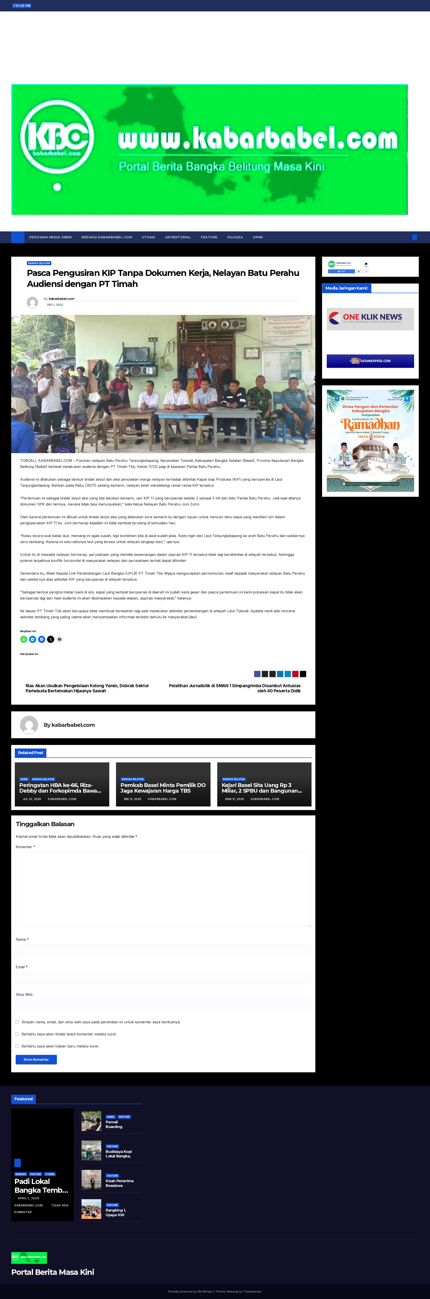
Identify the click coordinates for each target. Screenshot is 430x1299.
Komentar (25, 847)
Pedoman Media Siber (50, 237)
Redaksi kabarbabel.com (107, 237)
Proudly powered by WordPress (190, 1291)
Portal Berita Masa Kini (215, 219)
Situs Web (24, 994)
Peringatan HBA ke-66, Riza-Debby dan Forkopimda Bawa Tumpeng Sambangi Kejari (58, 791)
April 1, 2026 (29, 1198)
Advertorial (178, 237)
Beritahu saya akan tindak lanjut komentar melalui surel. (69, 1034)
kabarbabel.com (61, 299)
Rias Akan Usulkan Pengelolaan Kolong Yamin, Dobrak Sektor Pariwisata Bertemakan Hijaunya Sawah (87, 688)
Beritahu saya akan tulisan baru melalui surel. (60, 1046)
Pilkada (235, 237)
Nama (22, 939)
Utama (148, 237)
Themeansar (252, 1291)
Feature (209, 237)
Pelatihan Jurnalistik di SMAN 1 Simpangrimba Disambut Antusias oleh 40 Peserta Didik (235, 688)
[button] (407, 237)
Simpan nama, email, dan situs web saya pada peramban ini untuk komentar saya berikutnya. (101, 1022)
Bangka (21, 1174)
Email (22, 967)
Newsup (232, 1291)
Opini (258, 237)
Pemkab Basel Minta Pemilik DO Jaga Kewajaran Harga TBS (163, 788)
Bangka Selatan (39, 263)
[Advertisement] (215, 50)
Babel (24, 779)
